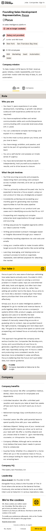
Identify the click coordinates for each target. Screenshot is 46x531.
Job (17, 88)
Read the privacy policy (9, 521)
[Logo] (7, 2)
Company (29, 88)
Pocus (25, 15)
